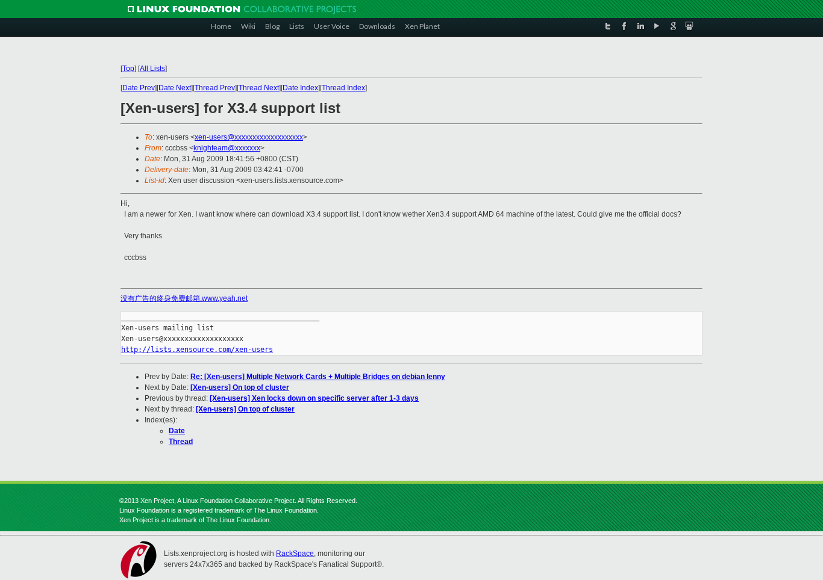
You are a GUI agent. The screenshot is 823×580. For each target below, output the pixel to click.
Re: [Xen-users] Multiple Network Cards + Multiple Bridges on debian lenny (317, 376)
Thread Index (343, 88)
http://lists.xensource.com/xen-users (197, 349)
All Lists (152, 68)
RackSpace (295, 553)
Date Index (300, 88)
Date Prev (138, 88)
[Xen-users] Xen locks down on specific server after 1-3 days (314, 398)
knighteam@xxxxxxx (226, 148)
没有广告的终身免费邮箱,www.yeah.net (184, 298)
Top (128, 68)
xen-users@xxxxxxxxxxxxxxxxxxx (249, 137)
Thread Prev (215, 88)
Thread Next (259, 88)
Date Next (174, 88)
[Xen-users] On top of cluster (239, 387)
